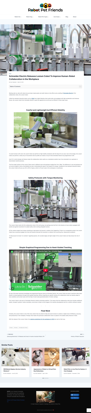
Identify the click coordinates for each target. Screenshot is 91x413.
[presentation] (15, 357)
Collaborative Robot (23, 327)
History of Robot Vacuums (77, 335)
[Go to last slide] (3, 362)
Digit (33, 98)
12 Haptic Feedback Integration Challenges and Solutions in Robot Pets (45, 404)
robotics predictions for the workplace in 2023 (42, 319)
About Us (9, 400)
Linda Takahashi (38, 373)
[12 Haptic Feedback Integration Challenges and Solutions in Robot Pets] (45, 397)
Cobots (16, 327)
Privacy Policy (16, 400)
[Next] (88, 362)
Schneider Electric (68, 93)
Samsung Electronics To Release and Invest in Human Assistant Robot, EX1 (25, 335)
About (74, 16)
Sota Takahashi (13, 82)
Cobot (11, 327)
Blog (67, 16)
